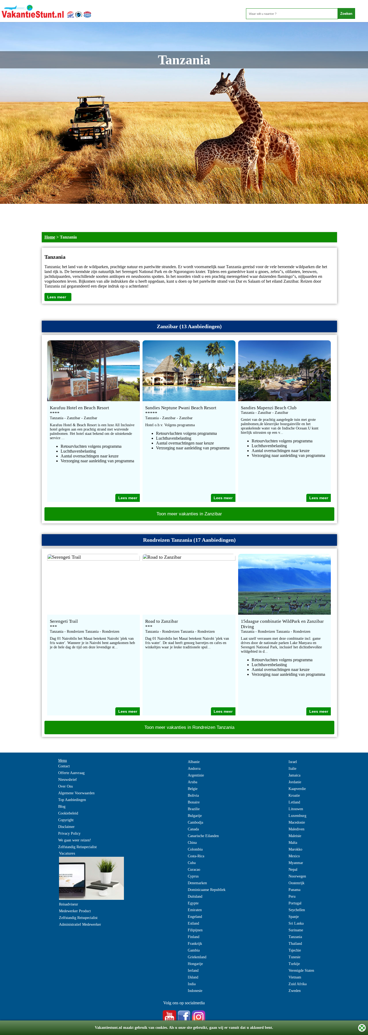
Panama (294, 890)
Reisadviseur (68, 904)
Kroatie (294, 795)
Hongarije (195, 964)
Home (49, 237)
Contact (64, 766)
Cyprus (193, 876)
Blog (61, 807)
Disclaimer (66, 827)
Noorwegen (297, 876)
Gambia (194, 950)
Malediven (296, 829)
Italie (292, 769)
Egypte (193, 903)
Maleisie (295, 836)
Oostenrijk (296, 883)
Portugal (295, 903)
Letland (294, 802)
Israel (293, 762)
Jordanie (295, 782)
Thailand (295, 944)
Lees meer (56, 297)
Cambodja (195, 822)
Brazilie (194, 809)
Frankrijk (195, 944)
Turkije (294, 964)
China (192, 843)
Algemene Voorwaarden (76, 793)
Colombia (195, 849)
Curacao (194, 870)
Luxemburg (297, 816)
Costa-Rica (196, 856)
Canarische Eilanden (203, 836)
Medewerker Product (75, 911)
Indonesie (195, 991)
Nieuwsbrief (67, 780)
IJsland (193, 977)
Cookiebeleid (68, 813)
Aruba (192, 782)
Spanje (294, 917)
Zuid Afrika (298, 984)
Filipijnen (195, 930)
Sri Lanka (296, 923)
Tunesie (294, 957)
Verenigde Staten (301, 970)
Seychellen (297, 910)
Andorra (194, 769)
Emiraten (195, 910)
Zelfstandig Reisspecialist (77, 847)
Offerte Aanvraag (71, 773)
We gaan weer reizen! (74, 840)
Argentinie (196, 775)
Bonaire (194, 802)
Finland (193, 937)
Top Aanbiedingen (72, 800)
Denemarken (197, 883)
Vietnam (295, 977)
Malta (293, 843)
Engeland (195, 917)
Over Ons (65, 786)
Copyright (66, 820)
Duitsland (195, 896)
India (192, 984)
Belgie (192, 789)
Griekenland (197, 957)
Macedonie (297, 822)
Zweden (295, 991)
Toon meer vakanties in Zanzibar (189, 513)
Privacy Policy (69, 833)
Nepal (293, 870)
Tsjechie (295, 950)
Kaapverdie (297, 789)
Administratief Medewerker (80, 924)
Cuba (192, 863)
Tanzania (295, 937)
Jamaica (294, 775)
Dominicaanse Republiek (206, 890)
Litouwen (296, 809)
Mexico (294, 856)
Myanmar (296, 863)
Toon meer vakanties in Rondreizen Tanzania (189, 727)
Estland (193, 923)
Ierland (193, 970)
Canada (193, 829)
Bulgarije (195, 816)
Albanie (194, 762)
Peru (292, 896)
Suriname (296, 930)
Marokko (295, 849)
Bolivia (193, 795)
